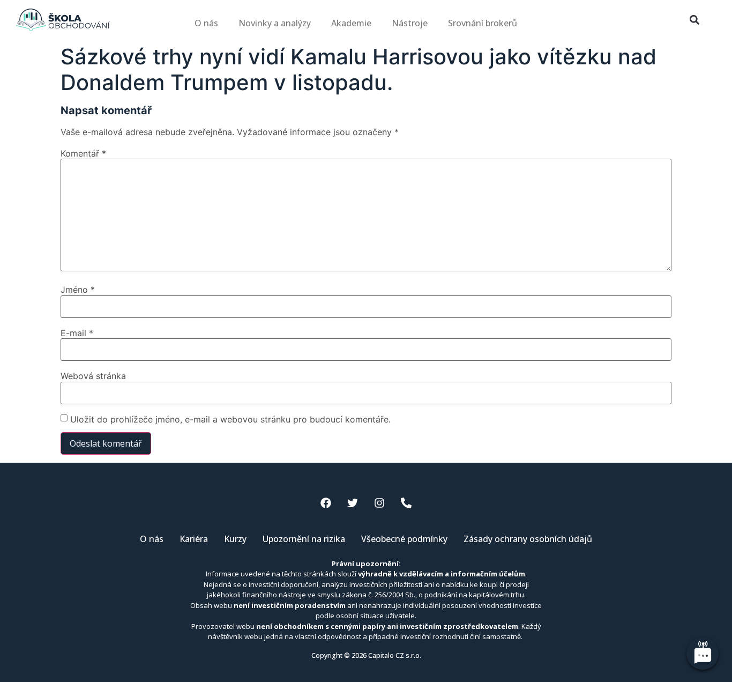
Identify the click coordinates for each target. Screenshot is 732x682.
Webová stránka (93, 376)
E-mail (77, 333)
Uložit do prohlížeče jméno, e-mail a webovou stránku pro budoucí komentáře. (230, 419)
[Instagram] (379, 503)
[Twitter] (352, 503)
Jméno (78, 289)
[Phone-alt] (406, 503)
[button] (694, 20)
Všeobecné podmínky (404, 539)
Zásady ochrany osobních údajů (528, 539)
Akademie (351, 23)
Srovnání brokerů (482, 23)
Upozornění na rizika (304, 539)
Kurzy (235, 539)
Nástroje (410, 23)
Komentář (83, 153)
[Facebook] (326, 503)
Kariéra (194, 539)
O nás (206, 23)
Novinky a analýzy (274, 23)
